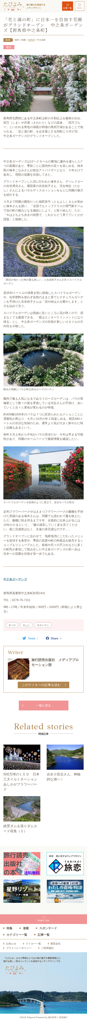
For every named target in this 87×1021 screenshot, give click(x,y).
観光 (8, 47)
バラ (13, 625)
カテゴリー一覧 (17, 934)
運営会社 (55, 943)
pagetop (43, 920)
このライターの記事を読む (41, 685)
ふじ (27, 625)
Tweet (31, 638)
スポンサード (48, 928)
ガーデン (44, 625)
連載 (26, 928)
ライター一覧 (33, 943)
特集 (9, 928)
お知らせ (11, 943)
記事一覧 (67, 8)
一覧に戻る (43, 705)
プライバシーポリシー (18, 948)
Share (54, 638)
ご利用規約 (47, 948)
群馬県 (31, 40)
